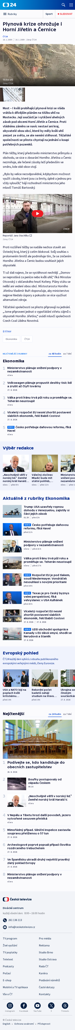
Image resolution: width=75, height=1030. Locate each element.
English (6, 1023)
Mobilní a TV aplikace (15, 987)
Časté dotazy (46, 987)
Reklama (44, 945)
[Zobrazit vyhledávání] (63, 5)
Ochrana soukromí (24, 1023)
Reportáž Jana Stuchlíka (16, 235)
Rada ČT (44, 966)
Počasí (7, 973)
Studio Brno (46, 952)
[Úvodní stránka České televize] (17, 899)
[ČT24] (9, 5)
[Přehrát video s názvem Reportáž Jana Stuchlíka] (37, 213)
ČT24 (5, 36)
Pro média (45, 938)
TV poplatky (10, 952)
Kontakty (44, 994)
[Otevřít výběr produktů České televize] (71, 5)
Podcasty (8, 966)
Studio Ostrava (48, 959)
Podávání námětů (49, 980)
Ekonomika (11, 339)
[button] (37, 213)
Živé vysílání (10, 945)
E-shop (7, 980)
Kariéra (43, 973)
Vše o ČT (8, 994)
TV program (10, 938)
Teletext (8, 959)
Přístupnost (44, 1023)
